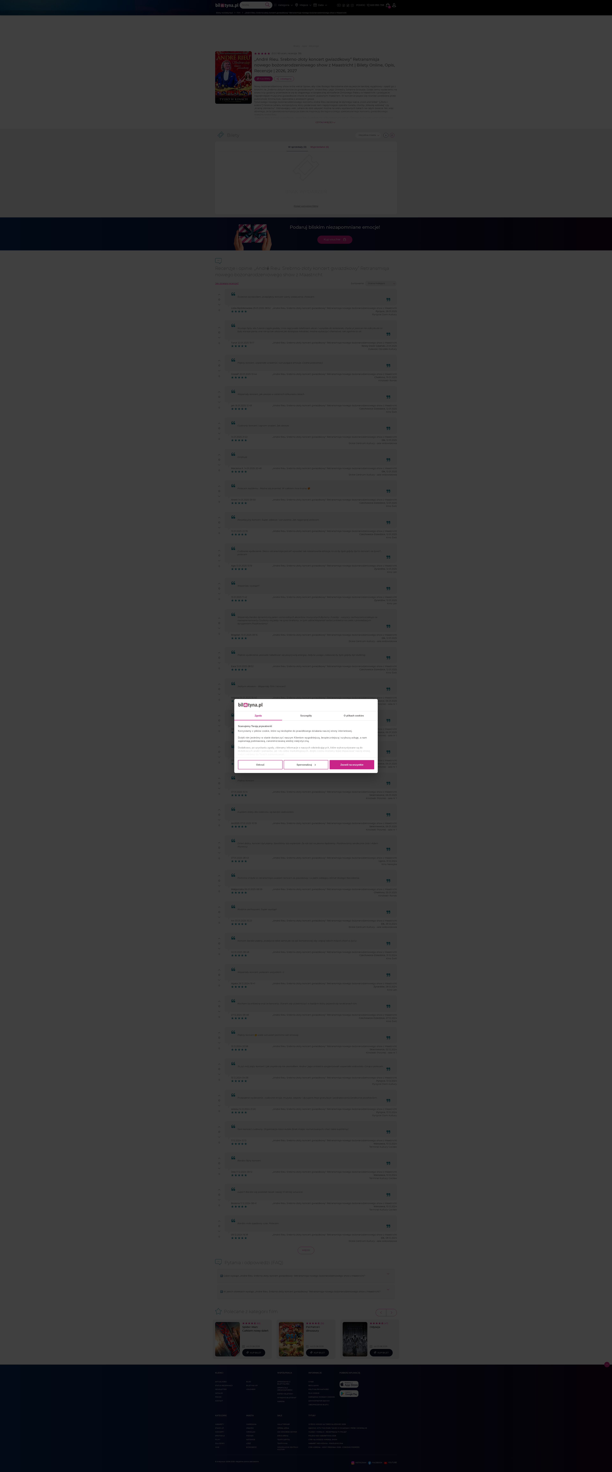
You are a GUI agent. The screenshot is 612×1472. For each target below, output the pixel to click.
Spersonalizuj (304, 764)
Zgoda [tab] (258, 715)
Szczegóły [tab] (306, 715)
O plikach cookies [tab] (354, 715)
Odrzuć (260, 764)
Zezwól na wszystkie (351, 764)
